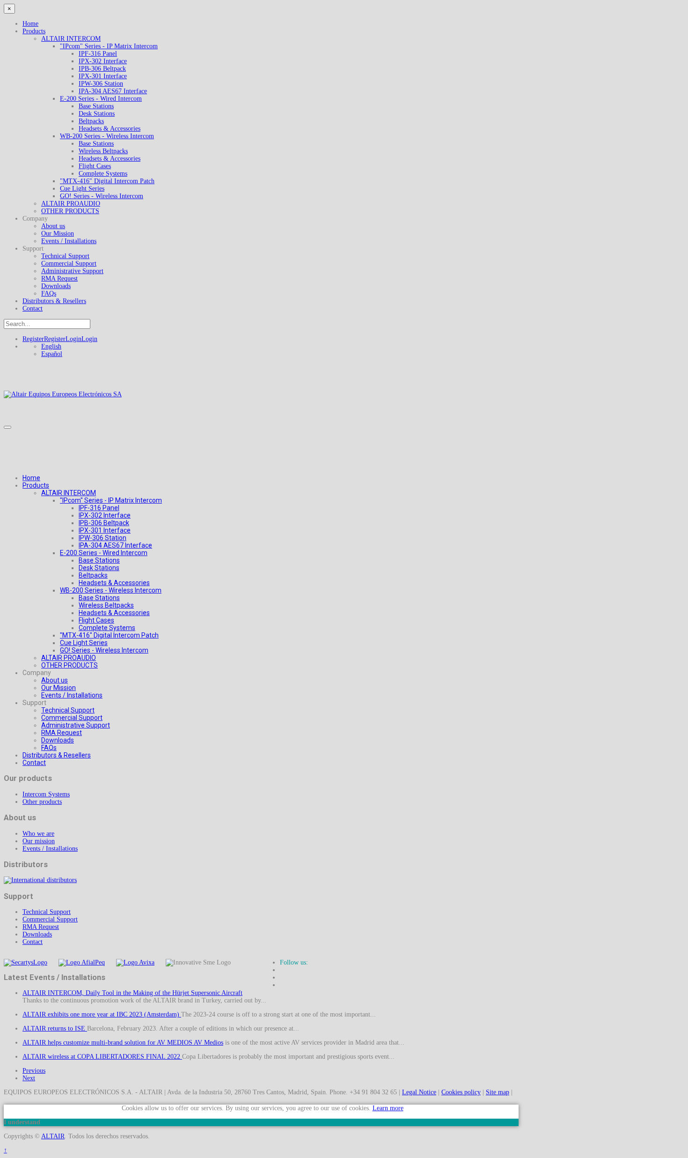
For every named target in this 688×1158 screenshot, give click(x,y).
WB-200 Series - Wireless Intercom (107, 136)
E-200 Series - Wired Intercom (101, 98)
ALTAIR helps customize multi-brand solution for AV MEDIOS (108, 1042)
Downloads (56, 286)
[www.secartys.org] (25, 962)
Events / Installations (68, 241)
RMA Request (59, 278)
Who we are (38, 833)
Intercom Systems (46, 794)
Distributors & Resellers (54, 300)
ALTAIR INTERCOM (71, 38)
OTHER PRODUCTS (70, 211)
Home (30, 23)
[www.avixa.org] (135, 962)
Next (28, 1078)
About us (53, 226)
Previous (33, 1070)
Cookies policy (461, 1092)
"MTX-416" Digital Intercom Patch (107, 181)
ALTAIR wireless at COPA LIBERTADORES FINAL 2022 (102, 1056)
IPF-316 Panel (98, 53)
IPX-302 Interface (103, 61)
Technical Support (65, 256)
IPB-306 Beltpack (102, 68)
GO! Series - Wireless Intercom (101, 196)
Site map (497, 1092)
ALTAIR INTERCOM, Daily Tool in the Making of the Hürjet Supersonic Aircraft (132, 992)
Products (33, 31)
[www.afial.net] (82, 962)
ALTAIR (53, 1136)
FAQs (48, 293)
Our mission (38, 841)
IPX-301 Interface (103, 76)
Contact (32, 308)
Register (44, 338)
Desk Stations (97, 113)
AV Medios (208, 1042)
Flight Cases (95, 166)
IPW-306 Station (101, 83)
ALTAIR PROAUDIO (70, 203)
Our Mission (57, 233)
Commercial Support (68, 263)
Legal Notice (419, 1092)
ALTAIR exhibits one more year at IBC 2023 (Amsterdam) (101, 1014)
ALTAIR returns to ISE (54, 1028)
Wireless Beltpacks (103, 151)
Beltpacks (91, 121)
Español (51, 353)
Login (81, 338)
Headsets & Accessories (109, 128)
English (51, 346)
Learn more (388, 1108)
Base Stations (96, 106)
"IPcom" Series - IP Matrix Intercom (109, 46)
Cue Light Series (82, 188)
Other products (42, 801)
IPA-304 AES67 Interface (113, 91)
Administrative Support (72, 271)
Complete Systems (103, 173)
